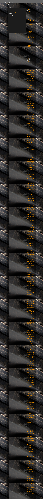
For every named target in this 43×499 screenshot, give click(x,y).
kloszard (32, 203)
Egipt (27, 141)
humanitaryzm (28, 177)
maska (33, 243)
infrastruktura (31, 183)
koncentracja (28, 211)
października (29, 13)
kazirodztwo (28, 199)
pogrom (31, 320)
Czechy (33, 115)
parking (31, 304)
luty (27, 236)
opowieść (30, 296)
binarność (33, 97)
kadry (31, 192)
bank (28, 90)
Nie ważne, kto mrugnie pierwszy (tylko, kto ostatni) (31, 35)
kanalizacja (29, 194)
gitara (31, 162)
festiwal (31, 154)
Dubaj (32, 133)
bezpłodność (31, 94)
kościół (33, 219)
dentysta (33, 123)
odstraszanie (31, 290)
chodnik (33, 108)
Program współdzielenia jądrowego (30, 24)
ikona (31, 179)
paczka (27, 301)
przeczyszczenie (28, 347)
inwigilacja (28, 187)
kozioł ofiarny (31, 220)
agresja (28, 72)
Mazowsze (29, 245)
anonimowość (28, 78)
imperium (32, 180)
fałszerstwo (33, 152)
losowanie (31, 234)
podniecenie (30, 318)
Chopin (29, 109)
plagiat (31, 313)
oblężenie (32, 285)
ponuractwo (33, 325)
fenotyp (29, 154)
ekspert (29, 144)
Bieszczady (28, 97)
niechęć (33, 268)
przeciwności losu (32, 346)
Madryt (31, 238)
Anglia (32, 77)
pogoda (15, 12)
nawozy (33, 266)
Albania (29, 73)
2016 (28, 61)
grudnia (29, 11)
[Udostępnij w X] (10, 13)
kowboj (27, 220)
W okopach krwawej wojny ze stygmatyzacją (31, 28)
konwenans (33, 216)
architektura (32, 81)
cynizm (30, 114)
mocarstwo (28, 256)
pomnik (28, 324)
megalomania (28, 247)
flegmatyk (33, 155)
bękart (27, 96)
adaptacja (33, 70)
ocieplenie (31, 288)
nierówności (28, 275)
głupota (30, 164)
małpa (27, 240)
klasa (27, 201)
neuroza (27, 268)
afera (27, 71)
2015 (28, 62)
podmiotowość (28, 318)
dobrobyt (28, 128)
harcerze (28, 172)
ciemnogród (30, 111)
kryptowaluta (31, 223)
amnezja (27, 76)
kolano (30, 205)
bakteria (28, 89)
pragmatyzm (33, 333)
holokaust (33, 175)
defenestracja (33, 119)
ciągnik (30, 110)
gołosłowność (30, 165)
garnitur (30, 159)
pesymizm (33, 308)
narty (29, 265)
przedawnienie (33, 347)
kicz (29, 200)
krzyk (30, 224)
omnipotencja (33, 294)
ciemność (32, 111)
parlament (33, 304)
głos (29, 163)
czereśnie (33, 116)
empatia (33, 147)
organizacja (30, 297)
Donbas (31, 130)
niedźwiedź (33, 270)
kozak (29, 220)
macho (28, 238)
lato (33, 228)
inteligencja (33, 185)
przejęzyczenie (33, 348)
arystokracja (28, 83)
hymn (32, 178)
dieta (32, 126)
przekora (33, 349)
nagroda (28, 263)
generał (32, 160)
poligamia (32, 322)
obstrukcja (28, 287)
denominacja (32, 123)
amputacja (30, 76)
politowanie (28, 323)
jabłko (29, 188)
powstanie (28, 331)
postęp (30, 329)
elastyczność (28, 145)
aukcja (29, 85)
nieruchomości (33, 275)
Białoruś (29, 96)
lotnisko (33, 234)
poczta (30, 317)
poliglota (33, 322)
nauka (32, 266)
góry (30, 167)
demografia (28, 122)
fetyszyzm (32, 154)
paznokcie (31, 307)
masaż (32, 243)
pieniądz (30, 310)
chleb (31, 108)
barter (31, 91)
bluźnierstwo (33, 99)
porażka (28, 327)
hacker (30, 171)
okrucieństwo (28, 293)
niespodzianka (31, 276)
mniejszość (28, 255)
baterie (33, 91)
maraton (30, 241)
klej (30, 202)
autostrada (28, 87)
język (33, 191)
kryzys (28, 224)
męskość (30, 249)
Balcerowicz (31, 89)
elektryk (30, 146)
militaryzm (31, 252)
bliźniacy (28, 99)
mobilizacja (32, 255)
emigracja (28, 147)
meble (33, 245)
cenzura (31, 106)
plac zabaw (29, 313)
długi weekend (29, 127)
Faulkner (32, 153)
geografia (29, 161)
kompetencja (28, 209)
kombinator (29, 207)
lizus (32, 233)
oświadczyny (33, 299)
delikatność (31, 121)
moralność (28, 258)
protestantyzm (33, 343)
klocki (29, 203)
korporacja (28, 218)
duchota (27, 134)
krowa (30, 222)
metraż (30, 248)
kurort (30, 227)
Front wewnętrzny (30, 47)
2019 (28, 58)
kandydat (32, 194)
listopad (32, 232)
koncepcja (30, 211)
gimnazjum (28, 162)
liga (27, 232)
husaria (27, 178)
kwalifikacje (33, 227)
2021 (28, 56)
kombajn (27, 207)
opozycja (32, 296)
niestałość (33, 276)
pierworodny (32, 310)
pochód (27, 316)
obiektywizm (28, 285)
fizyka (29, 155)
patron (27, 307)
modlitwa (33, 256)
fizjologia (28, 155)
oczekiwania (33, 288)
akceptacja (30, 72)
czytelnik (28, 118)
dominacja (28, 130)
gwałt (32, 170)
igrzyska (30, 179)
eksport (33, 144)
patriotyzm (33, 306)
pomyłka (32, 324)
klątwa (29, 202)
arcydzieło (28, 82)
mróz (31, 259)
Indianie (30, 181)
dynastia (30, 135)
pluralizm (31, 314)
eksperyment (32, 144)
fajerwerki (29, 152)
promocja (29, 341)
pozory (31, 332)
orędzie (27, 297)
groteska (32, 168)
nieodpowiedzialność (29, 272)
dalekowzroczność (33, 118)
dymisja (28, 135)
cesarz (29, 107)
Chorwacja (33, 109)
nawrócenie (28, 267)
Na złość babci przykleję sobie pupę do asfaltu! (31, 23)
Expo (31, 151)
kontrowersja (28, 216)
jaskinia (33, 189)
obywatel (31, 287)
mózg (29, 259)
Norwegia (30, 283)
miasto (29, 249)
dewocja (33, 125)
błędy (29, 100)
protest (31, 343)
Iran (32, 187)
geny (27, 161)
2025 (28, 9)
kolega (33, 205)
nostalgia (32, 283)
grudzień (31, 169)
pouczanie (30, 330)
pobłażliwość (32, 315)
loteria (32, 234)
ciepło (33, 111)
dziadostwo (32, 138)
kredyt (27, 221)
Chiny (29, 108)
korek (32, 217)
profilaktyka (28, 340)
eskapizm (32, 149)
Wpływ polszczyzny (30, 21)
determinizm (30, 125)
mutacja (30, 260)
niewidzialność (33, 279)
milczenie (28, 252)
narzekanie (31, 265)
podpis (33, 318)
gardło (28, 159)
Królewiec (33, 222)
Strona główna (17, 33)
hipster (33, 174)
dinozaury (33, 126)
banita (27, 90)
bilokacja (32, 97)
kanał (30, 194)
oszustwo (28, 299)
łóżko (32, 237)
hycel (29, 178)
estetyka (33, 149)
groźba (27, 169)
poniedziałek (30, 325)
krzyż (33, 224)
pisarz (31, 312)
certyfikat (28, 107)
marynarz (29, 243)
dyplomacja (29, 136)
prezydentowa (31, 338)
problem (33, 338)
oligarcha (28, 294)
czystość (33, 117)
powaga (32, 330)
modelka (31, 256)
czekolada (32, 116)
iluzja (32, 179)
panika (33, 302)
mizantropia (31, 254)
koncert (32, 211)
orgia (31, 297)
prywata (29, 345)
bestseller (28, 92)
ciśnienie (33, 112)
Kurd (27, 227)
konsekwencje (28, 214)
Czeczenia (28, 116)
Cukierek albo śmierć (30, 27)
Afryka (32, 71)
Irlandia (33, 187)
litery (29, 233)
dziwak (31, 140)
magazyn (33, 238)
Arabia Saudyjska (29, 81)
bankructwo (32, 90)
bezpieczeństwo (28, 94)
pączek (33, 307)
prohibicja (32, 340)
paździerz (32, 307)
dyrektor (31, 136)
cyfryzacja (28, 114)
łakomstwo (33, 236)
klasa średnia (29, 201)
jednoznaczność (30, 190)
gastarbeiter (32, 159)
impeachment (30, 180)
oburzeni (29, 287)
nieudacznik (30, 278)
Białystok (31, 96)
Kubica (32, 225)
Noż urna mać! (29, 45)
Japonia (29, 189)
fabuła (33, 151)
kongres (33, 212)
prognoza (30, 340)
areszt (29, 82)
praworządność (29, 336)
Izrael (27, 188)
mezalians (33, 248)
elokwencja (33, 146)
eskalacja (30, 149)
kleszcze (33, 202)
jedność (27, 190)
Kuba (30, 225)
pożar (33, 332)
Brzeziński (31, 103)
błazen (27, 100)
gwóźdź (29, 171)
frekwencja (32, 157)
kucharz (33, 225)
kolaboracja (28, 205)
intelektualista (30, 185)
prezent (33, 337)
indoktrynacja (33, 181)
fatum (29, 153)
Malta (31, 239)
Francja (29, 157)
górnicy (29, 167)
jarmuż (32, 189)
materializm (31, 244)
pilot (30, 311)
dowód (30, 132)
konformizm (28, 212)
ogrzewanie (32, 292)
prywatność (31, 345)
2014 (28, 63)
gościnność (28, 166)
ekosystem (33, 142)
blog (29, 99)
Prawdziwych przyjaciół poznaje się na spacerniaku (31, 30)
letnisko (30, 231)
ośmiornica (31, 299)
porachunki (33, 326)
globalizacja (33, 162)
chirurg (30, 108)
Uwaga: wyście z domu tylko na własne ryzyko (31, 44)
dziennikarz (30, 139)
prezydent (28, 338)
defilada (30, 120)
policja (28, 322)
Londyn (29, 234)
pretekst (29, 337)
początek (33, 316)
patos (29, 306)
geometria (30, 161)
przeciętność (28, 346)
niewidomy (31, 279)
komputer (28, 210)
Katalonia (28, 198)
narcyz (30, 264)
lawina (27, 229)
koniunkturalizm (28, 213)
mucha (32, 259)
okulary (30, 293)
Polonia (33, 323)
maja (28, 17)
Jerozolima (28, 191)
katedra (32, 198)
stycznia (29, 53)
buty (31, 105)
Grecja (27, 168)
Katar (29, 198)
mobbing (30, 255)
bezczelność (31, 92)
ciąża (31, 110)
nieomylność (33, 272)
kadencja (29, 192)
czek (29, 116)
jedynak (32, 190)
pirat (30, 312)
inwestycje (33, 186)
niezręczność (31, 281)
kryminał (28, 223)
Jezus (32, 191)
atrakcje (27, 85)
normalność (28, 283)
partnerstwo (29, 305)
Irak (31, 187)
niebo (32, 268)
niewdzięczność (28, 279)
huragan (33, 177)
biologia (30, 98)
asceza (29, 83)
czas (32, 115)
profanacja (28, 339)
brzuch (33, 103)
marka (27, 242)
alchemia (31, 73)
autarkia (33, 85)
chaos (33, 107)
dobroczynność (31, 128)
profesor (33, 339)
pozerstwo (28, 332)
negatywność (33, 267)
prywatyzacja (33, 345)
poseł (27, 328)
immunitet (28, 180)
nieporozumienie (28, 274)
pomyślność (28, 325)
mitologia (28, 254)
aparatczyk (28, 80)
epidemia (28, 148)
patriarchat (31, 306)
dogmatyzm (31, 129)
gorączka (33, 165)
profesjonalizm (31, 339)
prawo (32, 335)
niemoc (33, 271)
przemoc (28, 350)
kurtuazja (31, 227)
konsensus (30, 214)
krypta (29, 223)
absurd (32, 70)
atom (33, 84)
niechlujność (28, 269)
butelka (30, 105)
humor (32, 177)
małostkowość (33, 239)
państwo (28, 303)
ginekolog (30, 162)
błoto (10, 12)
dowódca (31, 132)
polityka (31, 323)
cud (27, 113)
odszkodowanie (33, 290)
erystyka (29, 149)
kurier (28, 227)
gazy (27, 160)
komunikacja (30, 210)
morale (33, 257)
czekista (30, 116)
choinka (27, 109)
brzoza (32, 103)
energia (30, 148)
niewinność (28, 280)
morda (29, 258)
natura (28, 266)
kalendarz (28, 193)
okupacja (33, 293)
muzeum (31, 260)
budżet (33, 104)
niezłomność (28, 281)
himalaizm (32, 173)
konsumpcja (33, 215)
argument (33, 82)
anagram (33, 76)
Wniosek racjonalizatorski (30, 50)
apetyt (33, 80)
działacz (33, 138)
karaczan (30, 196)
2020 (28, 57)
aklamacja (32, 72)
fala (30, 152)
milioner (29, 252)
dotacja (27, 132)
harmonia (30, 172)
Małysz (29, 240)
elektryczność (28, 146)
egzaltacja (33, 141)
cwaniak (32, 113)
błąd (28, 100)
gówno (32, 167)
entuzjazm (33, 148)
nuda (29, 284)
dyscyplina (33, 136)
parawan (29, 304)
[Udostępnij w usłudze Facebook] (11, 13)
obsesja (31, 286)
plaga (30, 313)
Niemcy (32, 271)
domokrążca (30, 130)
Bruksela (28, 103)
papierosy (33, 303)
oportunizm (28, 296)
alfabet (33, 73)
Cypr (31, 114)
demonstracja (28, 123)
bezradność (33, 94)
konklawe (31, 213)
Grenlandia (30, 168)
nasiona (33, 265)
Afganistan (30, 71)
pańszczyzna (30, 303)
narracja (27, 265)
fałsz (31, 152)
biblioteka (32, 96)
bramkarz (33, 101)
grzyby (27, 170)
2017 (28, 60)
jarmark (31, 189)
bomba (27, 101)
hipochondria (28, 174)
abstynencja (30, 70)
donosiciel (33, 130)
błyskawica (32, 100)
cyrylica (33, 114)
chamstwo (32, 107)
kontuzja (32, 216)
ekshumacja (31, 143)
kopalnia (28, 217)
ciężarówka (28, 112)
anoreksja (30, 78)
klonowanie (31, 203)
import (33, 180)
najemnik (31, 263)
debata (27, 119)
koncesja (33, 211)
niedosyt (30, 270)
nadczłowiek (32, 261)
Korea (31, 217)
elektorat (31, 145)
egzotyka (29, 142)
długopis (31, 127)
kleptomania (32, 202)
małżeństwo (31, 240)
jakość (32, 188)
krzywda (32, 224)
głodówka (28, 163)
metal (27, 248)
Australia (31, 85)
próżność (29, 344)
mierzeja (28, 250)
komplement (33, 209)
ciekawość (28, 111)
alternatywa (32, 74)
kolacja (29, 205)
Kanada (27, 194)
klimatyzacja (28, 203)
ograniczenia (28, 292)
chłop (32, 108)
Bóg (29, 101)
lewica (32, 231)
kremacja (29, 221)
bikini (29, 97)
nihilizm (33, 281)
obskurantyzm (33, 286)
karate (32, 196)
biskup (32, 98)
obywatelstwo (33, 287)
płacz (33, 314)
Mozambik (28, 259)
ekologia (31, 142)
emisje (30, 147)
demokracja (33, 122)
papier (31, 303)
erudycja (27, 149)
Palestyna (33, 301)
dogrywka (33, 129)
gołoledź (27, 165)
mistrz (31, 253)
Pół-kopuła (29, 33)
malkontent (28, 239)
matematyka (28, 244)
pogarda (28, 320)
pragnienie (28, 334)
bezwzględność (32, 95)
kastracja (28, 197)
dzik (27, 140)
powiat (33, 330)
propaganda (31, 341)
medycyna (33, 246)
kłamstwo (29, 204)
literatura (28, 233)
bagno (32, 88)
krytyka (33, 223)
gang (27, 159)
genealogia (30, 160)
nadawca (30, 261)
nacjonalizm (28, 261)
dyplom (33, 135)
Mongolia (28, 257)
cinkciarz (30, 112)
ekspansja (28, 144)
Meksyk (31, 247)
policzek (30, 322)
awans (33, 87)
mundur (27, 260)
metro (32, 248)
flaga (30, 155)
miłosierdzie (33, 252)
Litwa (31, 233)
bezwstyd (30, 95)
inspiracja (28, 184)
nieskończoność (28, 276)
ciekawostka (33, 110)
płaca (32, 314)
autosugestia (30, 87)
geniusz (33, 160)
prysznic (28, 345)
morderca (32, 258)
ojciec (33, 292)
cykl (29, 114)
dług (27, 127)
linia (29, 232)
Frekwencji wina (29, 41)
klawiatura (28, 202)
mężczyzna (32, 249)
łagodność (30, 236)
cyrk (32, 114)
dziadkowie (30, 138)
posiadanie (30, 328)
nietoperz (28, 278)
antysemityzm (31, 79)
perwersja (29, 308)
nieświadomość (33, 277)
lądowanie (29, 229)
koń (27, 217)
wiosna (18, 12)
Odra (29, 290)
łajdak (31, 236)
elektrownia (33, 145)
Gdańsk (28, 160)
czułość (27, 117)
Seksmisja (29, 46)
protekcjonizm (28, 343)
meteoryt (29, 248)
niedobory (33, 269)
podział (28, 319)
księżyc (27, 225)
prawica (27, 335)
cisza (31, 112)
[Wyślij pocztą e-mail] (9, 13)
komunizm (33, 210)
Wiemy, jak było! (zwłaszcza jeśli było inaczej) (31, 37)
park (30, 304)
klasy (30, 201)
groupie (33, 168)
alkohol (30, 74)
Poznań (29, 332)
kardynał (33, 196)
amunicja (31, 76)
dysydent (27, 138)
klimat (12, 12)
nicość (31, 268)
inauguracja (29, 181)
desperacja (29, 124)
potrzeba (28, 330)
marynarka (28, 243)
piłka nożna (32, 311)
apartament (30, 80)
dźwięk (32, 140)
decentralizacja (30, 119)
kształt (29, 225)
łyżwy (27, 238)
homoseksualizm (31, 176)
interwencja (30, 186)
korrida (30, 218)
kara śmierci (28, 196)
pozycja (32, 332)
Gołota (32, 165)
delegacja (28, 121)
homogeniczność (28, 176)
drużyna (27, 133)
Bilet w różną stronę (30, 31)
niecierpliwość (31, 269)
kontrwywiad (30, 216)
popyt (32, 326)
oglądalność (28, 291)
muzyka (33, 260)
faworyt (33, 153)
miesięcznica (31, 250)
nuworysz (32, 284)
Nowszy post (10, 33)
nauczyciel (31, 266)
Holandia (29, 175)
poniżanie (32, 325)
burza (29, 105)
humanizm (30, 177)
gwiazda (28, 171)
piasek (13, 12)
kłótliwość (32, 204)
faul (31, 153)
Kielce (30, 200)
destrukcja (32, 124)
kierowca (33, 200)
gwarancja (33, 170)
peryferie (31, 308)
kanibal (33, 194)
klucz (27, 204)
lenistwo (28, 231)
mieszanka (33, 250)
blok (30, 99)
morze (33, 258)
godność (30, 164)
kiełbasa (31, 200)
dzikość (28, 140)
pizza (27, 313)
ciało (27, 110)
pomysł (33, 324)
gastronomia (33, 159)
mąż (32, 245)
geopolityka (32, 161)
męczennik (28, 249)
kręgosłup (28, 222)
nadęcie (33, 261)
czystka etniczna (31, 117)
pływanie (30, 315)
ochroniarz (28, 288)
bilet (30, 97)
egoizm (31, 141)
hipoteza (32, 174)
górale (27, 167)
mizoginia (33, 254)
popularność (28, 326)
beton (29, 92)
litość (30, 233)
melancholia (33, 247)
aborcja (33, 69)
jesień (29, 191)
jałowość (33, 188)
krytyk (32, 223)
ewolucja (30, 151)
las (30, 228)
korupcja (33, 218)
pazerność (29, 307)
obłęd (33, 285)
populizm (30, 326)
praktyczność (30, 334)
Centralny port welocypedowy (31, 20)
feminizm (28, 154)
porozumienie (32, 327)
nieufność (33, 278)
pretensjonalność (31, 337)
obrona (27, 286)
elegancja (30, 145)
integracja (28, 185)
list (30, 232)
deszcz (33, 124)
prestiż (27, 337)
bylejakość (33, 105)
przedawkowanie (31, 347)
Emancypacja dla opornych (30, 36)
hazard (32, 172)
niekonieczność (30, 271)
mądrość (31, 245)
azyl (27, 88)
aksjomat (33, 72)
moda (30, 256)
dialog (29, 126)
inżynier (30, 187)
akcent (29, 72)
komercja (33, 207)
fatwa (30, 153)
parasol (27, 304)
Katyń (33, 198)
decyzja (31, 119)
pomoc (29, 324)
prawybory (32, 336)
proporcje (33, 341)
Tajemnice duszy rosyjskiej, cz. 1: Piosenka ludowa (31, 40)
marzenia (31, 243)
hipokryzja (30, 174)
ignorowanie (28, 179)
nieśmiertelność (30, 277)
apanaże (33, 79)
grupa (33, 169)
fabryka (32, 151)
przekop (31, 349)
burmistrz (28, 105)
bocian (33, 100)
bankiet (29, 90)
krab (32, 220)
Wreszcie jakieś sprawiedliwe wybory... (31, 42)
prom (27, 341)
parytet (32, 305)
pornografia (30, 327)
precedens (33, 336)
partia (27, 305)
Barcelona (30, 91)
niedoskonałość (28, 270)
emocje (32, 147)
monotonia (32, 257)
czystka (29, 117)
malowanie (30, 239)
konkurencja (33, 213)
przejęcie (31, 348)
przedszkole (28, 348)
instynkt (30, 184)
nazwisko (31, 267)
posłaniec (32, 328)
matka (33, 244)
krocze (29, 222)
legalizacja (33, 229)
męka (29, 249)
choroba (31, 109)
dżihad (33, 140)
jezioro (31, 191)
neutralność (30, 268)
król (32, 222)
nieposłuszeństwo (33, 274)
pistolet (33, 312)
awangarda (32, 87)
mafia (32, 238)
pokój (27, 321)
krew (32, 221)
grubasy (30, 169)
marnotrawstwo (31, 242)
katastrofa (31, 198)
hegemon (33, 172)
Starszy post (24, 33)
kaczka (27, 192)
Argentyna (31, 82)
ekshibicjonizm (28, 143)
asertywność (33, 83)
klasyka (31, 201)
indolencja (28, 182)
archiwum (33, 81)
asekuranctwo (31, 83)
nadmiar (28, 262)
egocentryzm (30, 141)
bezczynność (33, 92)
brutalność (29, 103)
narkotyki (32, 264)
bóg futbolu (31, 101)
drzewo (30, 133)
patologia (28, 306)
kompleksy (31, 209)
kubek (31, 225)
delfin (29, 121)
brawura (30, 102)
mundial (33, 259)
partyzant (31, 305)
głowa (32, 163)
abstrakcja (28, 70)
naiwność (30, 263)
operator (29, 295)
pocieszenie (31, 316)
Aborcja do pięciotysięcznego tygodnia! (31, 39)
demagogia (33, 121)
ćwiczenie (29, 118)
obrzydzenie (30, 286)
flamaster (32, 155)
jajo (31, 188)
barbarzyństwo (28, 91)
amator (33, 74)
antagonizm (33, 78)
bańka (33, 90)
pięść (29, 311)
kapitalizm (31, 195)
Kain (32, 192)
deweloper (32, 125)
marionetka (33, 241)
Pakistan (30, 301)
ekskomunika (33, 143)
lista (31, 232)
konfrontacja (31, 212)
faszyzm (28, 153)
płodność (27, 315)
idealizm (33, 178)
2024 (28, 10)
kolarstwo (32, 205)
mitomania (29, 254)
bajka (27, 89)
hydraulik (31, 178)
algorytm (28, 74)
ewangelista (28, 151)
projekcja (33, 340)
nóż (28, 284)
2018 (28, 59)
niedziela (32, 270)
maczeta (30, 238)
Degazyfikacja (29, 32)
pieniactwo (28, 310)
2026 (28, 8)
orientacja (33, 297)
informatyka (28, 183)
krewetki (33, 221)
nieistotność (28, 271)
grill (31, 168)
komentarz (32, 207)
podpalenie (32, 318)
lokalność (28, 234)
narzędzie (32, 265)
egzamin (28, 142)
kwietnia (29, 18)
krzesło (29, 224)
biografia (27, 98)
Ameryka (28, 75)
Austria (32, 85)
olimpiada (30, 294)
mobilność (33, 255)
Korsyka (31, 218)
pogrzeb (33, 320)
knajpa (33, 204)
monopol (29, 257)
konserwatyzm (33, 214)
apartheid (32, 80)
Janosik (27, 189)
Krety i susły (29, 19)
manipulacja (28, 241)
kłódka (30, 204)
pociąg (29, 316)
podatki (32, 317)
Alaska (27, 73)
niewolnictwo (33, 280)
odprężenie (28, 290)
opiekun (30, 295)
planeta (33, 313)
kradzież (33, 220)
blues (31, 99)
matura (28, 245)
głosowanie (31, 163)
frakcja (27, 157)
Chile (27, 108)
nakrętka (32, 263)
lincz (28, 232)
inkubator (33, 183)
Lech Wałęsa (31, 229)
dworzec (32, 134)
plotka (28, 314)
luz (28, 236)
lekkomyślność (30, 230)
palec (31, 301)
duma (29, 134)
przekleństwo (28, 349)
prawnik (31, 335)
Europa (28, 150)
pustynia (17, 12)
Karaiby (31, 196)
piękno (27, 311)
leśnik (29, 231)
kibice (28, 200)
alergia (32, 73)
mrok (30, 259)
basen (32, 91)
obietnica (30, 285)
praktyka (32, 334)
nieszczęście (28, 277)
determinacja (28, 125)
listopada (29, 12)
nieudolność (32, 278)
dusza (30, 134)
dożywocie (33, 132)
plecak (27, 314)
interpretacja (28, 186)
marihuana (32, 241)
